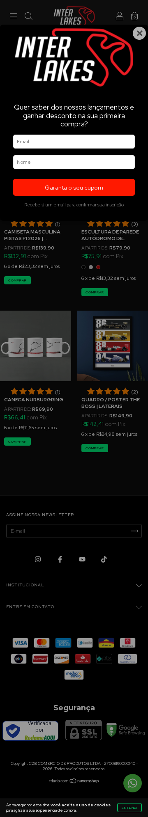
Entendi (129, 808)
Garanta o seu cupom (74, 187)
